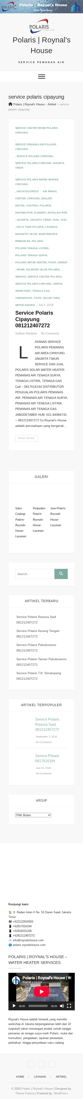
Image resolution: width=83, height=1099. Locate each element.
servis (57, 283)
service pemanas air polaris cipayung (35, 146)
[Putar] (14, 1006)
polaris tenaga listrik (32, 248)
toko (37, 298)
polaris (37, 241)
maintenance (48, 234)
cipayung (33, 198)
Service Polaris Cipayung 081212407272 (34, 319)
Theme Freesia (25, 1093)
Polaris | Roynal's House (42, 45)
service (20, 276)
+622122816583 (23, 921)
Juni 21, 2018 (43, 768)
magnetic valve (26, 234)
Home (20, 1076)
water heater (25, 305)
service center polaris (44, 276)
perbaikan (22, 241)
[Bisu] (62, 1006)
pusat (52, 262)
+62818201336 (22, 931)
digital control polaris (33, 205)
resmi (21, 269)
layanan (51, 227)
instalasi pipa (57, 212)
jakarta (23, 219)
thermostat (24, 298)
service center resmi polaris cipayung (36, 130)
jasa (55, 219)
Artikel (61, 1076)
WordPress (61, 1093)
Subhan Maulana (26, 333)
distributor (24, 212)
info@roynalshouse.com (28, 940)
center (20, 198)
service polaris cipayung (35, 156)
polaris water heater (31, 262)
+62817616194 (22, 926)
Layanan (40, 1076)
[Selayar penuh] (69, 1006)
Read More (26, 438)
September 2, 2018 (46, 736)
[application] (41, 991)
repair (62, 262)
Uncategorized (28, 191)
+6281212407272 (24, 935)
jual (63, 219)
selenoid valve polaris (43, 269)
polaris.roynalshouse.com (29, 945)
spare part (23, 291)
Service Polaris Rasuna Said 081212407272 (47, 724)
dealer (46, 198)
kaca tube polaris (30, 227)
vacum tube (51, 298)
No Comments (50, 333)
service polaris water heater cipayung (36, 182)
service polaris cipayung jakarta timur (40, 165)
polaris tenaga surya (31, 255)
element (40, 212)
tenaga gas (40, 291)
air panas (49, 191)
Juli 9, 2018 (46, 305)
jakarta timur (40, 219)
